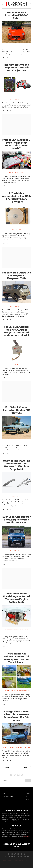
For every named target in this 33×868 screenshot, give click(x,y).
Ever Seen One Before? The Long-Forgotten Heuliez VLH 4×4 (16, 519)
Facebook (27, 793)
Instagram (27, 803)
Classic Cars (19, 46)
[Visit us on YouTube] (12, 854)
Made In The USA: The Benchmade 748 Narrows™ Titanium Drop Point (16, 465)
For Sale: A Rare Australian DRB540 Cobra (16, 15)
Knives (19, 496)
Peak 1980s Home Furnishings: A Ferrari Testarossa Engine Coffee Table (16, 598)
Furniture (14, 633)
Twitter (28, 796)
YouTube (28, 799)
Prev (7, 767)
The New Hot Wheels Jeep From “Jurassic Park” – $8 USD (16, 67)
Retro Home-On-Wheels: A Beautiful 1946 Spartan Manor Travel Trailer (16, 658)
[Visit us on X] (14, 774)
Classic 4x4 (19, 99)
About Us (5, 799)
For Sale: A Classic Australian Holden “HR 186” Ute (16, 410)
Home (21, 633)
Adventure (6, 690)
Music (19, 230)
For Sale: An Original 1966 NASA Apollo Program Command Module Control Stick (16, 331)
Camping (15, 690)
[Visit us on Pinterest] (18, 854)
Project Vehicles (24, 747)
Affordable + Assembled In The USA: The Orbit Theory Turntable (16, 197)
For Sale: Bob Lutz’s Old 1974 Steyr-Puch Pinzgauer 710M (16, 275)
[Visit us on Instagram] (18, 774)
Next (26, 767)
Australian (8, 442)
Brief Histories (7, 796)
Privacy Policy (7, 860)
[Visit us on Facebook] (11, 774)
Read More (6, 57)
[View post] (16, 32)
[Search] (28, 780)
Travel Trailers (24, 690)
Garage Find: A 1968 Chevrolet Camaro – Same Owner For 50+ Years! (16, 716)
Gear (13, 230)
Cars (11, 46)
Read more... (26, 836)
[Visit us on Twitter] (15, 854)
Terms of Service (18, 860)
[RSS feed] (2, 4)
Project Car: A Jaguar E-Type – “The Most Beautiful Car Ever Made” (16, 144)
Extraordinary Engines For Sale (16, 630)
